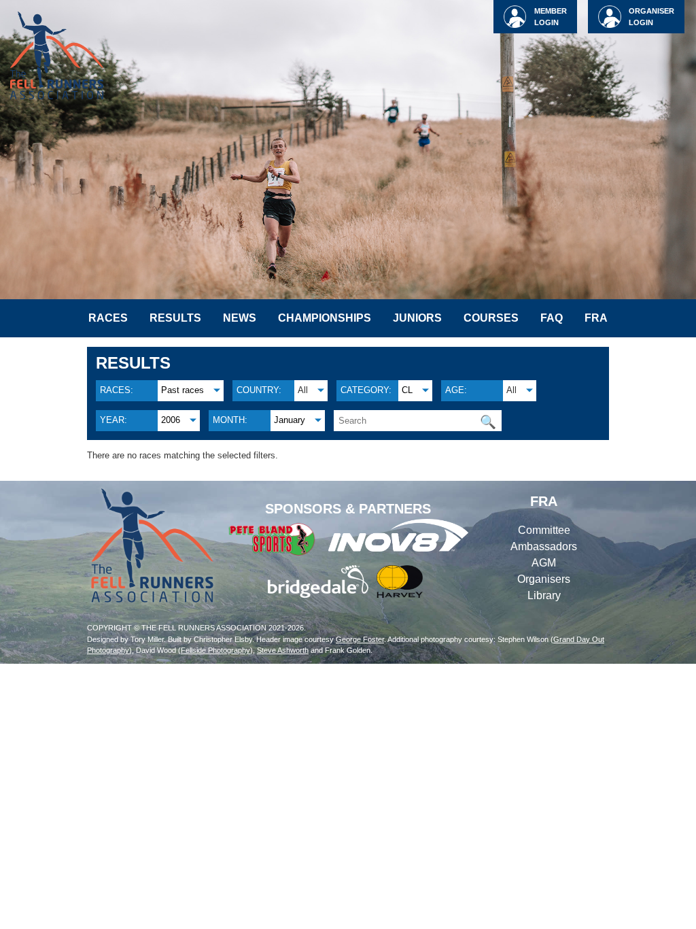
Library (544, 595)
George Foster (360, 639)
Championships (324, 318)
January (289, 420)
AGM (544, 563)
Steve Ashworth (283, 650)
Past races (182, 390)
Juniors (417, 318)
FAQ (551, 318)
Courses (491, 318)
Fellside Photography (215, 650)
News (239, 318)
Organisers (543, 579)
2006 (170, 420)
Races (108, 318)
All (303, 390)
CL (407, 390)
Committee (544, 530)
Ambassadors (543, 546)
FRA (596, 318)
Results (175, 318)
